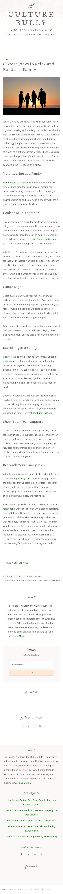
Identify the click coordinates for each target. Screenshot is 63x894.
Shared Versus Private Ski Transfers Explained (31, 820)
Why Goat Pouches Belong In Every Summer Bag (31, 836)
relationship (9, 509)
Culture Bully (31, 19)
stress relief (14, 361)
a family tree (23, 478)
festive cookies (45, 239)
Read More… (19, 636)
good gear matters (42, 413)
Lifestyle (9, 59)
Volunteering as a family (15, 182)
